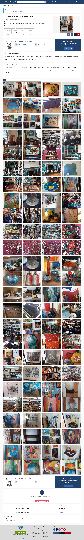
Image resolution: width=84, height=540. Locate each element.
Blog (33, 534)
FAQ (33, 530)
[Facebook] (54, 529)
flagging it (61, 512)
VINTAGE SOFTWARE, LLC (23, 534)
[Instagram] (59, 529)
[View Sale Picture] (12, 89)
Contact (34, 536)
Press (43, 533)
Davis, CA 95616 (16, 520)
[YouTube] (62, 529)
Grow (36, 533)
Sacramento (13, 521)
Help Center (44, 534)
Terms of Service (45, 530)
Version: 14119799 (21, 538)
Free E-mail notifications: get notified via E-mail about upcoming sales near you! (41, 527)
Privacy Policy (45, 532)
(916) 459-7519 (41, 44)
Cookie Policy (45, 536)
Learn (33, 532)
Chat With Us (21, 532)
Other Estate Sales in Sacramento (16, 11)
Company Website (22, 44)
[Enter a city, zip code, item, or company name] (44, 2)
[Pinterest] (64, 529)
